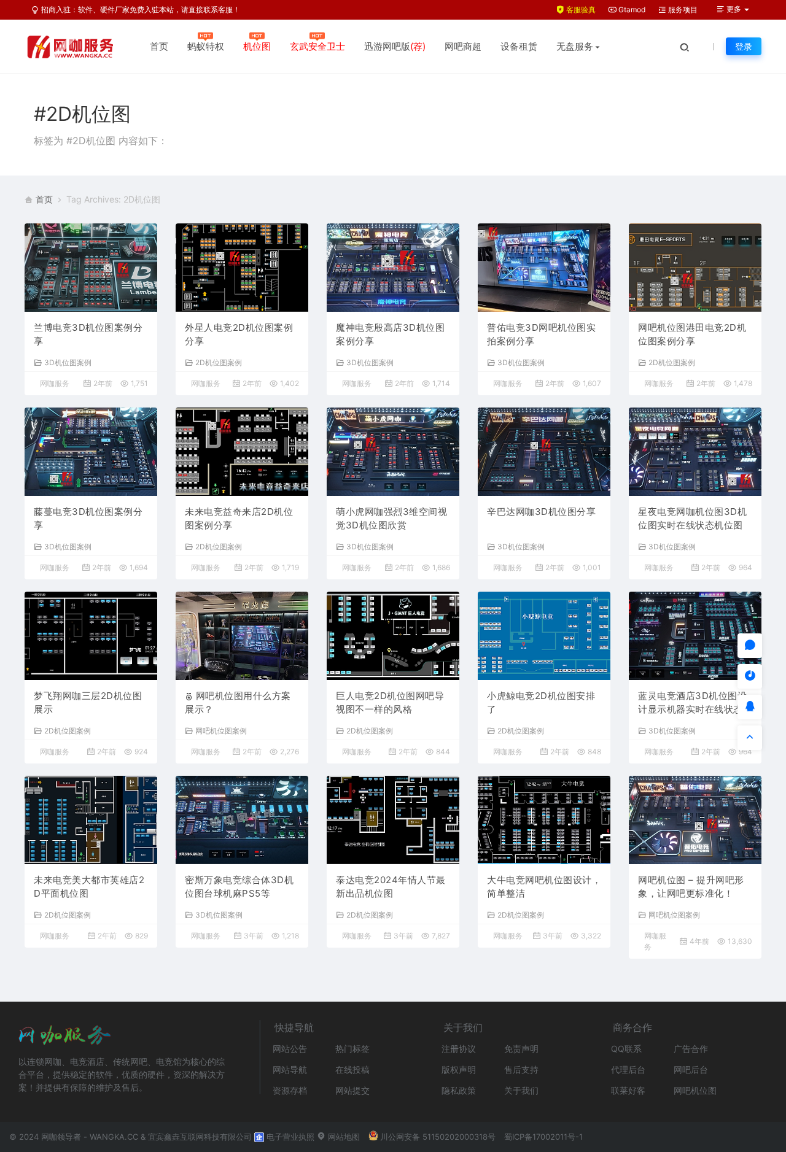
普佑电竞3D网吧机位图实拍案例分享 (541, 334)
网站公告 (290, 1048)
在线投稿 (352, 1069)
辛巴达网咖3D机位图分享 (541, 511)
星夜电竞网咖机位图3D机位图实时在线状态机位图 (692, 519)
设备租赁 (518, 46)
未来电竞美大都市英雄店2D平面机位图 (89, 887)
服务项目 (682, 9)
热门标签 (352, 1048)
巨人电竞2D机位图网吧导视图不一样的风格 (390, 703)
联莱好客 (628, 1090)
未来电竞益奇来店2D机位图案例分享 (239, 519)
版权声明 (459, 1069)
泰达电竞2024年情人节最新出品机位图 (391, 887)
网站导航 (290, 1069)
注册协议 (459, 1048)
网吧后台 (691, 1069)
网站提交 (352, 1090)
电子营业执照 (289, 1137)
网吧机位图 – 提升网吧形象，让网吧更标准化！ (691, 887)
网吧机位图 (695, 1090)
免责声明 (521, 1048)
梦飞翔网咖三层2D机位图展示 (88, 703)
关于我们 (521, 1090)
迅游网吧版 (395, 46)
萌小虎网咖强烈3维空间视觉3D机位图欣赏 (391, 519)
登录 (743, 46)
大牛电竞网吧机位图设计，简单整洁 (544, 887)
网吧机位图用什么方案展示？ (238, 703)
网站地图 (342, 1137)
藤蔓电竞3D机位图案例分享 (88, 519)
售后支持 (521, 1069)
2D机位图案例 (218, 362)
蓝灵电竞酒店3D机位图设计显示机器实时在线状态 (692, 703)
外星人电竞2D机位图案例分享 (239, 334)
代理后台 (628, 1069)
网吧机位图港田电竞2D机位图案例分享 (692, 334)
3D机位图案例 (67, 362)
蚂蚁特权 (205, 46)
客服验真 (580, 9)
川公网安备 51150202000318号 (438, 1137)
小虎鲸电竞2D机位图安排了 (541, 703)
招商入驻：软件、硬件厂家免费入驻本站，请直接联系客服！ (139, 9)
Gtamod (631, 9)
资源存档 (290, 1090)
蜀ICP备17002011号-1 (543, 1137)
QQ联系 (626, 1048)
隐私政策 (459, 1090)
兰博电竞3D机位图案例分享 (88, 334)
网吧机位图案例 (221, 730)
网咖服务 (54, 383)
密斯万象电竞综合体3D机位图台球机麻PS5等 (239, 887)
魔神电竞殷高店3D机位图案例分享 (390, 334)
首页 (159, 46)
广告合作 (691, 1048)
